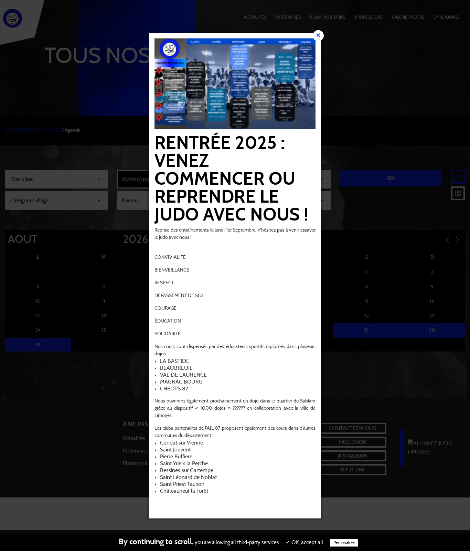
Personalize (344, 543)
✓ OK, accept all (304, 542)
